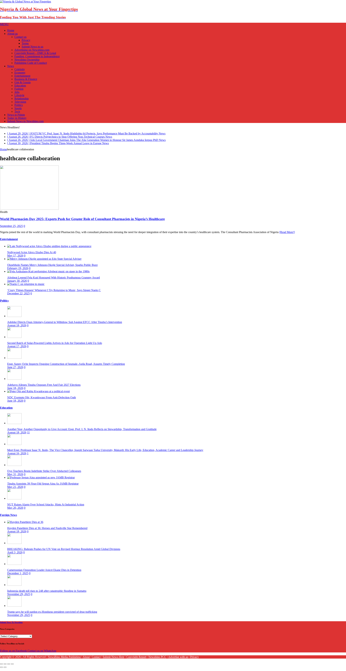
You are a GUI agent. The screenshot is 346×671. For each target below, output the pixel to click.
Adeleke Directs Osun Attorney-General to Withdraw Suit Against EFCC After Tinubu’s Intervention (64, 325)
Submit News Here (113, 659)
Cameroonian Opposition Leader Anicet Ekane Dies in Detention (44, 573)
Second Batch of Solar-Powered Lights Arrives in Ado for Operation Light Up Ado (54, 346)
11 (28, 435)
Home (10, 30)
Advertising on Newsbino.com (31, 49)
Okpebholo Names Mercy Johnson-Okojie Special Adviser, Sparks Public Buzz (52, 268)
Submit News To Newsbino (11, 625)
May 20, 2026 (15, 510)
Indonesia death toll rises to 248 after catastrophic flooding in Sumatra (46, 593)
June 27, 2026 (15, 370)
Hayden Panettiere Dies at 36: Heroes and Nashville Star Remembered (47, 531)
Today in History (16, 118)
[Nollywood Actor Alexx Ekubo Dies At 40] (49, 249)
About (86, 659)
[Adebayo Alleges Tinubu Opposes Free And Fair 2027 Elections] (14, 381)
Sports (18, 108)
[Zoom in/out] (12, 667)
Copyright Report (136, 659)
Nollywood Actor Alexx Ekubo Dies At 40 (31, 255)
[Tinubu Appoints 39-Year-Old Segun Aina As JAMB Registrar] (41, 480)
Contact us (20, 36)
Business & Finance (25, 79)
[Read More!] (287, 235)
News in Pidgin (16, 114)
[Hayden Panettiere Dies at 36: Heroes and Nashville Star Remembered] (25, 525)
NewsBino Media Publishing (64, 659)
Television (20, 101)
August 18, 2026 (16, 328)
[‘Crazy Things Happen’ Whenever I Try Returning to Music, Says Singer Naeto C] (26, 287)
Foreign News (8, 518)
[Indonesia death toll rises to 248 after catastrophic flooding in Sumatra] (14, 587)
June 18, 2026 (15, 391)
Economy (19, 72)
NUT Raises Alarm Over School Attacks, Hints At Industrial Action (45, 507)
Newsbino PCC (157, 659)
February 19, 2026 (17, 271)
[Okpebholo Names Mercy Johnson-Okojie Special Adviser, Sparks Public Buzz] (44, 261)
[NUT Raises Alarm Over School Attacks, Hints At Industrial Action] (14, 501)
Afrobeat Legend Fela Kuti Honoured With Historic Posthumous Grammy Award (53, 280)
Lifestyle (19, 95)
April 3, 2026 (15, 555)
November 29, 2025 (18, 597)
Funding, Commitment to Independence (37, 56)
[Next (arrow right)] (5, 670)
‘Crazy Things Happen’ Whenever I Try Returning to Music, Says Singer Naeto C (54, 293)
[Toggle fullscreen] (8, 667)
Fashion (18, 88)
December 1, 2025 (17, 576)
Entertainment (22, 75)
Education (20, 85)
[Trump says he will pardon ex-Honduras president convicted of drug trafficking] (14, 608)
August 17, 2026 (16, 349)
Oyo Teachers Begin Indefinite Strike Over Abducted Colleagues (44, 474)
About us (12, 33)
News (10, 66)
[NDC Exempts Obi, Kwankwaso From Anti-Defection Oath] (38, 394)
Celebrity (19, 69)
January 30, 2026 (17, 283)
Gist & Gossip (22, 82)
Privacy (26, 40)
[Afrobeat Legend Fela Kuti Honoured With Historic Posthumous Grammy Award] (48, 274)
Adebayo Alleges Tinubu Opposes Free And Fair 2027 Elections (44, 387)
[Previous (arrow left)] (1, 670)
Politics (18, 105)
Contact (96, 659)
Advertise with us (178, 659)
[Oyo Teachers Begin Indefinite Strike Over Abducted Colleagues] (14, 467)
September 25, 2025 (11, 229)
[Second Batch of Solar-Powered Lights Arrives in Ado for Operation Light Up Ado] (14, 339)
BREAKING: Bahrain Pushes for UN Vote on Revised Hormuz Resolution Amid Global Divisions (63, 552)
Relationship (21, 98)
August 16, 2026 (16, 456)
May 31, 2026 (15, 477)
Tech (17, 111)
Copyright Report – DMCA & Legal (35, 53)
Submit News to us (32, 46)
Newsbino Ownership (26, 59)
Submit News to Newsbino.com (25, 121)
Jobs (16, 92)
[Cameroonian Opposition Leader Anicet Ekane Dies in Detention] (14, 566)
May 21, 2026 (15, 489)
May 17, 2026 (15, 258)
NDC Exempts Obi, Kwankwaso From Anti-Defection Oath (41, 400)
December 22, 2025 (18, 296)
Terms (25, 43)
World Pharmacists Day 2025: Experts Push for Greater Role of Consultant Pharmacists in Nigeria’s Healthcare (82, 222)
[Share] (5, 667)
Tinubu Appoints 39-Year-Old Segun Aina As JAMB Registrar (43, 486)
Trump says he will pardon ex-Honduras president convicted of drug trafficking (52, 614)
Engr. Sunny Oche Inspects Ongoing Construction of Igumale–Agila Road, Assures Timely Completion (66, 366)
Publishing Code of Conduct (30, 62)
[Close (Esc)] (1, 667)
